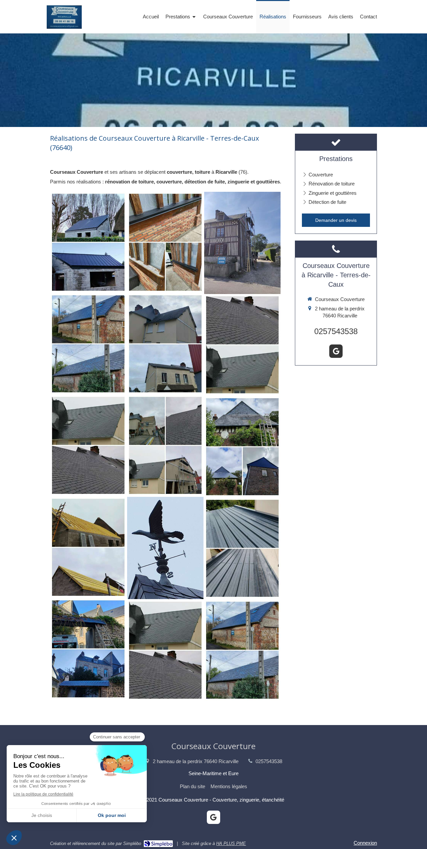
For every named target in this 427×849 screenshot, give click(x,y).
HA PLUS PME (231, 843)
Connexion (365, 843)
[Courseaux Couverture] (64, 27)
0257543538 (336, 331)
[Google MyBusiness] (336, 351)
